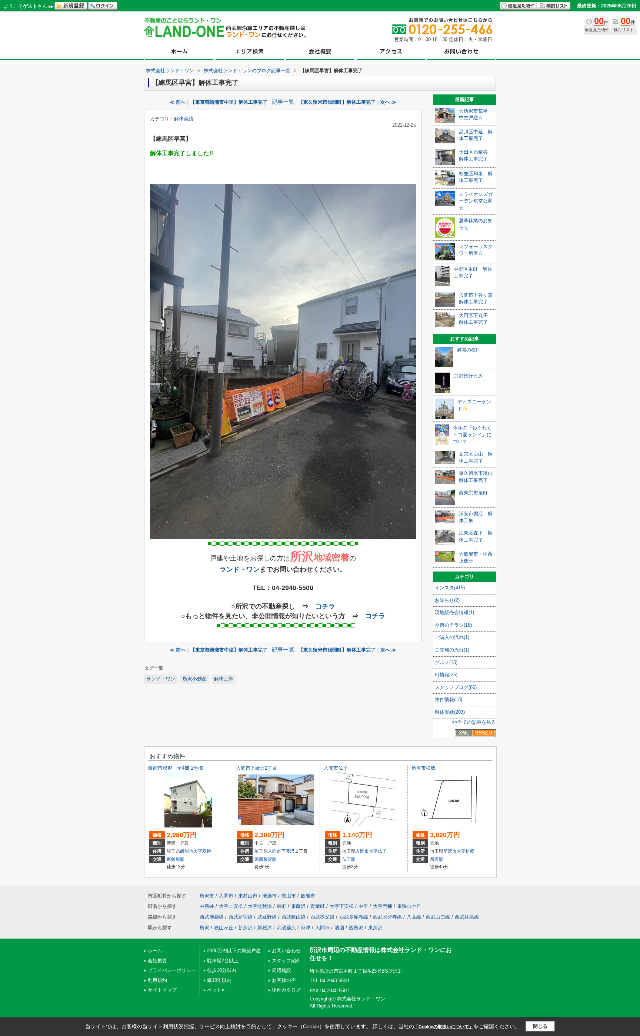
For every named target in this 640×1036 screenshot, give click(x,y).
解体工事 (223, 679)
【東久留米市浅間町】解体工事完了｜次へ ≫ (347, 102)
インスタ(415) (450, 587)
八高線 (414, 917)
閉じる (540, 1026)
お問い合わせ (286, 950)
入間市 (274, 851)
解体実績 (183, 118)
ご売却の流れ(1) (452, 650)
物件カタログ (286, 990)
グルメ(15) (446, 662)
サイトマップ (162, 990)
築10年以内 (219, 980)
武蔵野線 (267, 917)
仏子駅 (349, 859)
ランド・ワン (240, 569)
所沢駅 (436, 859)
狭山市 (288, 896)
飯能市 (186, 851)
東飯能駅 (175, 859)
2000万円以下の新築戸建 (234, 950)
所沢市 (450, 851)
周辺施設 (281, 970)
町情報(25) (446, 674)
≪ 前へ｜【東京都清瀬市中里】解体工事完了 (218, 102)
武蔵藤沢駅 (265, 859)
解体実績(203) (450, 712)
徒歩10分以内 (221, 970)
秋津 (305, 927)
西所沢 (356, 927)
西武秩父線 (322, 917)
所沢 (204, 927)
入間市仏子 (336, 768)
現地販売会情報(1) (454, 612)
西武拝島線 (467, 917)
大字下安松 (342, 906)
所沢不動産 (195, 679)
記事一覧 (283, 102)
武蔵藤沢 (286, 927)
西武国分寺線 (387, 917)
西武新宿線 (241, 917)
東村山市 (247, 896)
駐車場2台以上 (223, 960)
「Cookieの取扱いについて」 (443, 1026)
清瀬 (339, 927)
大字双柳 (202, 851)
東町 (281, 906)
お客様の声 (284, 980)
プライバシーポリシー (172, 970)
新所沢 (245, 927)
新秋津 (264, 927)
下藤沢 (287, 851)
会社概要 (157, 960)
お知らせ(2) (447, 600)
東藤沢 (298, 906)
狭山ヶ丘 (223, 927)
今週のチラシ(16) (453, 625)
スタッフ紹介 (286, 960)
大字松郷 (465, 851)
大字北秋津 (260, 906)
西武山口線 (438, 917)
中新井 (207, 906)
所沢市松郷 (423, 768)
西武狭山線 (293, 917)
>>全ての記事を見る (473, 722)
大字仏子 (378, 851)
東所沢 (375, 927)
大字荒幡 (382, 906)
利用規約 (157, 980)
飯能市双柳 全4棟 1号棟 (175, 768)
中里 (363, 906)
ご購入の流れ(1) (452, 637)
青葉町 (317, 906)
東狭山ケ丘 (409, 906)
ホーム (155, 950)
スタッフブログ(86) (456, 687)
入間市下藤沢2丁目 (256, 768)
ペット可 (216, 990)
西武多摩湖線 (353, 917)
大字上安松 (231, 906)
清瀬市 (269, 896)
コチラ (325, 606)
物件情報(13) (448, 699)
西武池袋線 (212, 917)
